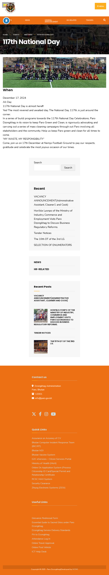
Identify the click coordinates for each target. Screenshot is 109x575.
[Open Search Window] (104, 19)
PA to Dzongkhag (40, 534)
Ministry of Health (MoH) (44, 463)
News (27, 20)
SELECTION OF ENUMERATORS (53, 245)
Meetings (28, 34)
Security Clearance (41, 483)
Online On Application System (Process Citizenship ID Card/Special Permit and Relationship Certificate (51, 471)
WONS (75, 569)
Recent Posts (42, 286)
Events (9, 20)
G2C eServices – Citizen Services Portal (51, 459)
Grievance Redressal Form (45, 518)
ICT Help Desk (39, 551)
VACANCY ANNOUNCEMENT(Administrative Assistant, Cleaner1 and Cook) (54, 201)
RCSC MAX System (42, 479)
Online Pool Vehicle (41, 547)
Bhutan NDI (38, 450)
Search (38, 162)
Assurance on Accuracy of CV (46, 438)
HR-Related (71, 20)
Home (5, 34)
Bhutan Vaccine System (43, 454)
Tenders (89, 20)
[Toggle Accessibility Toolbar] (6, 20)
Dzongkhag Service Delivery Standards (51, 530)
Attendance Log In (41, 538)
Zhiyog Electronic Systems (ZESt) (48, 487)
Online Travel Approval (43, 543)
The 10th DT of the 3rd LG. (49, 239)
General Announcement (51, 21)
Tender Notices (42, 233)
